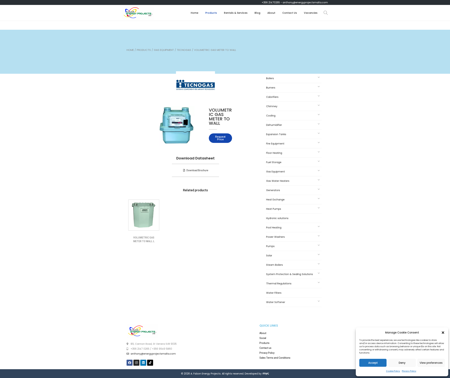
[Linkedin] (143, 363)
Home (130, 50)
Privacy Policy (409, 371)
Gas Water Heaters (277, 181)
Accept (373, 363)
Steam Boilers (274, 265)
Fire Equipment (275, 143)
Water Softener (275, 302)
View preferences (431, 363)
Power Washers (275, 237)
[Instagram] (136, 363)
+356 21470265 (271, 2)
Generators (273, 190)
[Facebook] (130, 363)
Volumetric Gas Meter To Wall (220, 116)
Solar (269, 255)
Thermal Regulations (278, 283)
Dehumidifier (274, 125)
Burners (270, 87)
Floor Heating (274, 153)
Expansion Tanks (276, 134)
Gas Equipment (164, 50)
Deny (402, 363)
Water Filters (273, 293)
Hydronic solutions (277, 218)
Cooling (270, 115)
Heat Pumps (273, 209)
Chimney (271, 106)
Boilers (270, 78)
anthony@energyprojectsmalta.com (305, 2)
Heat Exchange (275, 199)
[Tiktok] (150, 363)
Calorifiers (272, 97)
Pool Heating (273, 227)
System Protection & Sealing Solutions (289, 274)
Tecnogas (184, 50)
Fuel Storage (273, 162)
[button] (443, 332)
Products (144, 50)
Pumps (270, 246)
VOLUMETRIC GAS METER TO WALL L (144, 239)
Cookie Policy (393, 371)
